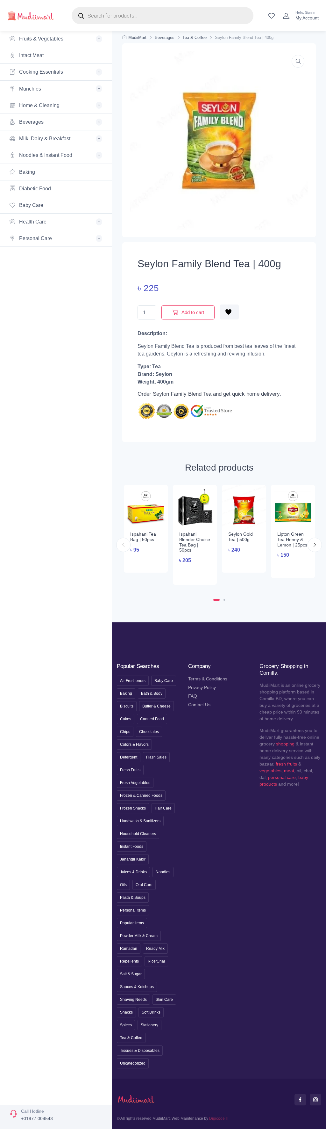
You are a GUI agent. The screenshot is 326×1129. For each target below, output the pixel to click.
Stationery (149, 1025)
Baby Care (30, 205)
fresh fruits (286, 763)
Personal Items (133, 910)
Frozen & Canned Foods (141, 795)
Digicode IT (219, 1118)
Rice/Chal (156, 961)
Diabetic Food (34, 188)
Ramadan (128, 948)
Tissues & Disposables (139, 1050)
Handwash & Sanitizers (140, 821)
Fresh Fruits (130, 770)
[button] (298, 61)
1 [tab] (216, 600)
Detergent (128, 757)
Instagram (315, 1099)
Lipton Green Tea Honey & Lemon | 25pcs (292, 539)
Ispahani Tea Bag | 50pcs (143, 537)
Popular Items (132, 923)
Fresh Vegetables (135, 783)
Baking (26, 172)
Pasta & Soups (132, 897)
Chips (125, 731)
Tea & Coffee (194, 37)
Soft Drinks (151, 1012)
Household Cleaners (138, 834)
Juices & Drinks (133, 872)
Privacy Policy (202, 687)
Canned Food (152, 719)
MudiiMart (137, 37)
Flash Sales (156, 757)
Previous (123, 545)
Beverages (164, 37)
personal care (282, 777)
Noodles (163, 872)
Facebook (300, 1099)
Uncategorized (132, 1063)
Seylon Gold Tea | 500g (240, 537)
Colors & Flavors (134, 744)
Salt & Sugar (131, 974)
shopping (285, 743)
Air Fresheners (132, 680)
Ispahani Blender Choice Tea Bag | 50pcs (194, 542)
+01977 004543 (37, 1118)
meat (289, 770)
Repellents (129, 961)
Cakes (125, 719)
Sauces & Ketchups (137, 987)
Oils (123, 885)
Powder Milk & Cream (139, 936)
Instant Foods (131, 846)
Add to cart (192, 312)
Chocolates (149, 731)
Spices (126, 1025)
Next (315, 545)
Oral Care (144, 885)
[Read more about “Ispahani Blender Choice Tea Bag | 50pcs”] (195, 573)
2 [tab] (224, 600)
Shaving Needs (133, 999)
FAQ (192, 696)
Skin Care (164, 999)
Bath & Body (151, 693)
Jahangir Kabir (132, 859)
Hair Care (163, 808)
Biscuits (126, 706)
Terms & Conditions (207, 678)
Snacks (126, 1012)
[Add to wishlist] (229, 311)
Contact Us (199, 704)
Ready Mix (155, 948)
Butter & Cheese (156, 706)
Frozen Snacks (133, 808)
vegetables (270, 770)
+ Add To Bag (148, 561)
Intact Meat (31, 55)
